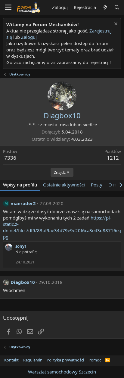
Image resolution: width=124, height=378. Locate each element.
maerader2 (23, 203)
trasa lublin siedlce (77, 124)
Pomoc (94, 360)
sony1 (20, 246)
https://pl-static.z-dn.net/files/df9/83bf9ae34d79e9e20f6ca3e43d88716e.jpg (62, 227)
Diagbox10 (23, 282)
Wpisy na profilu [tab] (20, 185)
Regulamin (32, 360)
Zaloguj (29, 37)
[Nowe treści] (105, 7)
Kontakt (11, 360)
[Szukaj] (117, 7)
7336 (10, 157)
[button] (8, 7)
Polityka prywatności (65, 360)
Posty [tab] (96, 185)
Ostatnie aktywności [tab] (64, 185)
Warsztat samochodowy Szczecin (62, 372)
